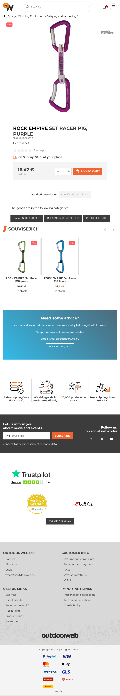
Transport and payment (78, 564)
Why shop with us (75, 574)
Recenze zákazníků (17, 605)
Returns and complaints (79, 559)
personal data (48, 444)
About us (11, 564)
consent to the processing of (30, 444)
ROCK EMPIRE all (96, 218)
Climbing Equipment (31, 16)
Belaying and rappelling (61, 16)
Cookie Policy (72, 605)
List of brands (13, 600)
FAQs (67, 569)
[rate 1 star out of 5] (15, 150)
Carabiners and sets (27, 218)
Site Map (10, 594)
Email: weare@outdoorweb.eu (60, 338)
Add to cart (90, 171)
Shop (8, 569)
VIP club (69, 580)
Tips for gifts (12, 610)
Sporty (12, 16)
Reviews (16, 482)
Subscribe (62, 435)
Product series (14, 616)
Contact (10, 559)
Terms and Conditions (77, 600)
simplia (58, 691)
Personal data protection (79, 594)
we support (12, 621)
